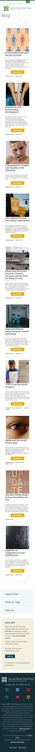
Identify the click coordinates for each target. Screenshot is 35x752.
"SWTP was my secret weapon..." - (16, 385)
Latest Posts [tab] (11, 594)
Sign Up (10, 656)
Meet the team (24, 729)
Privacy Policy (22, 747)
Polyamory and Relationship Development (13, 109)
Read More (17, 72)
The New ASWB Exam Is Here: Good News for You (16, 497)
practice (19, 76)
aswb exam (9, 76)
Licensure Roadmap (17, 742)
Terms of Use (13, 747)
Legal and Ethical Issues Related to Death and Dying (17, 331)
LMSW (7, 409)
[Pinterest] (28, 691)
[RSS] (28, 698)
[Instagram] (6, 698)
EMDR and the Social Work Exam (16, 441)
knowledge (20, 462)
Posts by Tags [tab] (12, 602)
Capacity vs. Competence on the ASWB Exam (15, 552)
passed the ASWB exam (13, 408)
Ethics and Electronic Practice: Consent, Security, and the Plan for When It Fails (16, 275)
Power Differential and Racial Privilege (16, 53)
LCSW (26, 408)
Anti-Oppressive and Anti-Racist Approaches (17, 219)
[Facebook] (6, 691)
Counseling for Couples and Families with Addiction (17, 168)
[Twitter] (17, 691)
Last (24, 23)
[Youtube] (17, 698)
